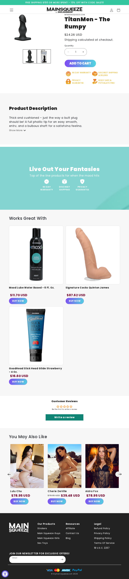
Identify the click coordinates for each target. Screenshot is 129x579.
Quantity (68, 45)
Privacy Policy (102, 533)
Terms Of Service (104, 543)
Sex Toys (42, 543)
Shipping (70, 40)
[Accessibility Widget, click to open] (5, 573)
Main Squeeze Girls (48, 538)
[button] (118, 10)
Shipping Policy (103, 538)
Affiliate (70, 528)
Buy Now (18, 300)
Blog (68, 538)
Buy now (19, 501)
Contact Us (72, 533)
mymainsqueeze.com (62, 574)
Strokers (42, 528)
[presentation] (11, 474)
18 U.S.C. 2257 (102, 547)
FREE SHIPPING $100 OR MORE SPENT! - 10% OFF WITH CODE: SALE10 (64, 2)
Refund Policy (102, 528)
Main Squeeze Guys (48, 533)
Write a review (64, 417)
